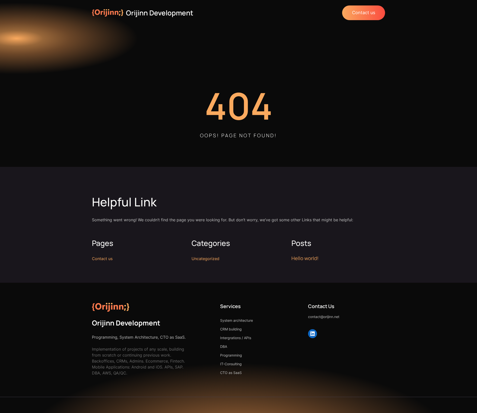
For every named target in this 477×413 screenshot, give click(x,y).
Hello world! (304, 258)
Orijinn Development (159, 12)
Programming (231, 355)
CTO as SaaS (231, 372)
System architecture (236, 320)
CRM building (231, 329)
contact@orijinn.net (323, 317)
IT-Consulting (231, 364)
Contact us (363, 12)
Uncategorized (205, 258)
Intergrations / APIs (235, 338)
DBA (223, 346)
